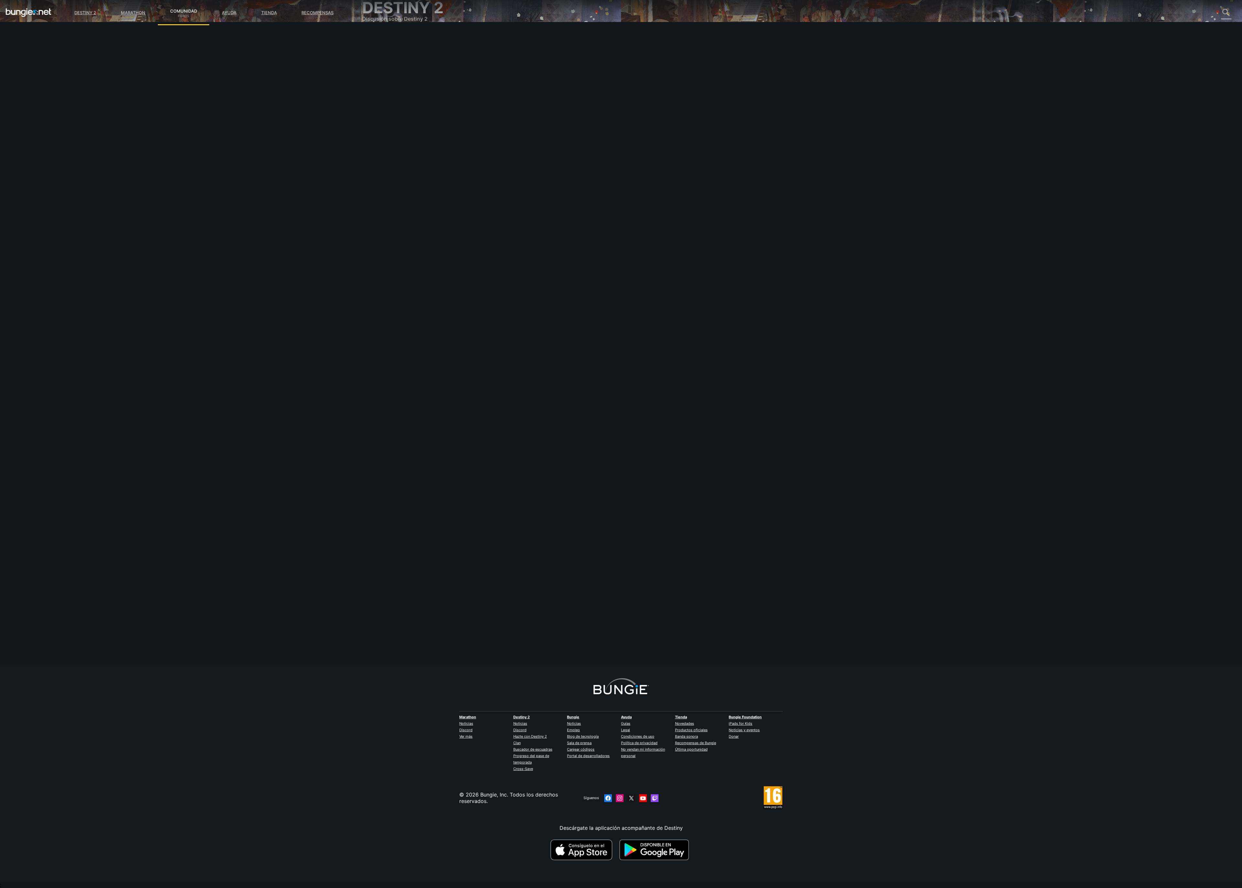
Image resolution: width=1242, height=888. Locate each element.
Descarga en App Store (584, 850)
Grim (500, 113)
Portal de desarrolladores (588, 756)
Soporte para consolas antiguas (406, 145)
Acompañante (384, 152)
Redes (374, 87)
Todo (373, 35)
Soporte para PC (387, 132)
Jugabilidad (381, 68)
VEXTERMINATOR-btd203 (526, 608)
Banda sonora (686, 736)
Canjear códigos (580, 749)
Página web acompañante (398, 113)
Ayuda (229, 12)
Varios (374, 171)
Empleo (573, 730)
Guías (625, 723)
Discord (466, 730)
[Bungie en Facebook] (608, 798)
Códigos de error (388, 81)
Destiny (28, 12)
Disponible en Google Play (655, 850)
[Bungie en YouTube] (643, 798)
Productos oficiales (691, 730)
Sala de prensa (579, 743)
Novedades (684, 723)
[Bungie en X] (631, 798)
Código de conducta (387, 192)
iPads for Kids (740, 723)
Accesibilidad (383, 106)
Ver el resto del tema (519, 190)
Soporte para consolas (395, 139)
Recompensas (317, 12)
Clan (517, 743)
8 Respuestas (514, 663)
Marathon (133, 12)
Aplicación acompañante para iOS (408, 119)
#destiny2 (503, 165)
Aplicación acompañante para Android (414, 126)
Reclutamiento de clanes (397, 158)
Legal (625, 730)
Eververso (379, 94)
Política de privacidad (639, 743)
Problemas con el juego (395, 100)
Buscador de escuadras (532, 749)
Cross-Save (523, 768)
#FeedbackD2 (526, 165)
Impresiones (381, 48)
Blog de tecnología (583, 736)
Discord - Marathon (391, 184)
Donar (734, 736)
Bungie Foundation (745, 717)
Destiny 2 (85, 12)
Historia (376, 61)
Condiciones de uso (637, 736)
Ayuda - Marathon (389, 178)
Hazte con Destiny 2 (530, 736)
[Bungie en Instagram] (620, 798)
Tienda (269, 12)
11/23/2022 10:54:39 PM (556, 204)
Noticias (466, 723)
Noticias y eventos (744, 730)
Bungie (573, 717)
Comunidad (183, 10)
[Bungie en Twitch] (655, 798)
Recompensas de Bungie (695, 743)
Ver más (466, 736)
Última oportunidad (691, 749)
